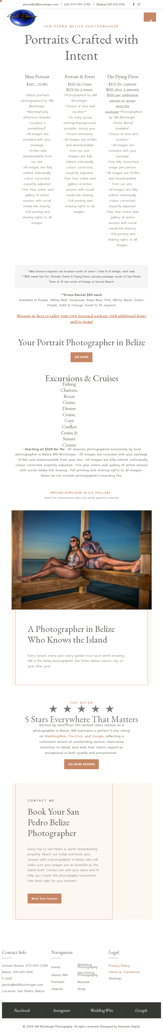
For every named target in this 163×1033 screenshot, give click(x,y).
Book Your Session (44, 899)
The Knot (75, 736)
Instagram (61, 1010)
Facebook (22, 1010)
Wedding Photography (88, 966)
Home (55, 967)
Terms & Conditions (124, 972)
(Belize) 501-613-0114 (110, 4)
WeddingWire (55, 736)
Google (97, 736)
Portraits (57, 982)
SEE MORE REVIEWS (81, 764)
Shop (81, 989)
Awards (57, 989)
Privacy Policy (119, 965)
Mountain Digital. (129, 1026)
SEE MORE (81, 357)
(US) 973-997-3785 (77, 4)
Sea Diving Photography (88, 974)
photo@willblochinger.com (40, 4)
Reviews (84, 982)
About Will (59, 975)
